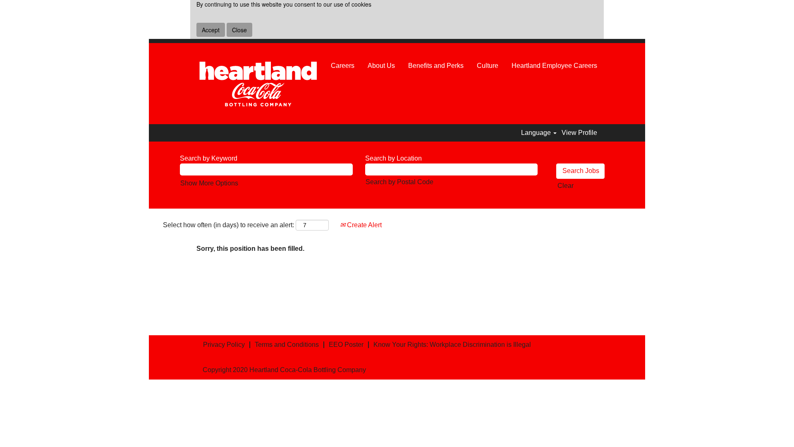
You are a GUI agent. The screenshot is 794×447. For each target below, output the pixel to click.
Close (239, 30)
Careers (342, 65)
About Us (381, 65)
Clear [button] (565, 185)
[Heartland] (258, 83)
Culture (487, 65)
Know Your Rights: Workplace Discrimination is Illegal (452, 344)
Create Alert (363, 224)
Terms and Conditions (287, 344)
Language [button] (536, 132)
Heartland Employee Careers (554, 65)
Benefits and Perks (436, 65)
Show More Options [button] (209, 183)
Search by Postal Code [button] (399, 181)
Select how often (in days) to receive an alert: (228, 224)
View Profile (579, 132)
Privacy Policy (224, 344)
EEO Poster (346, 344)
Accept (211, 30)
